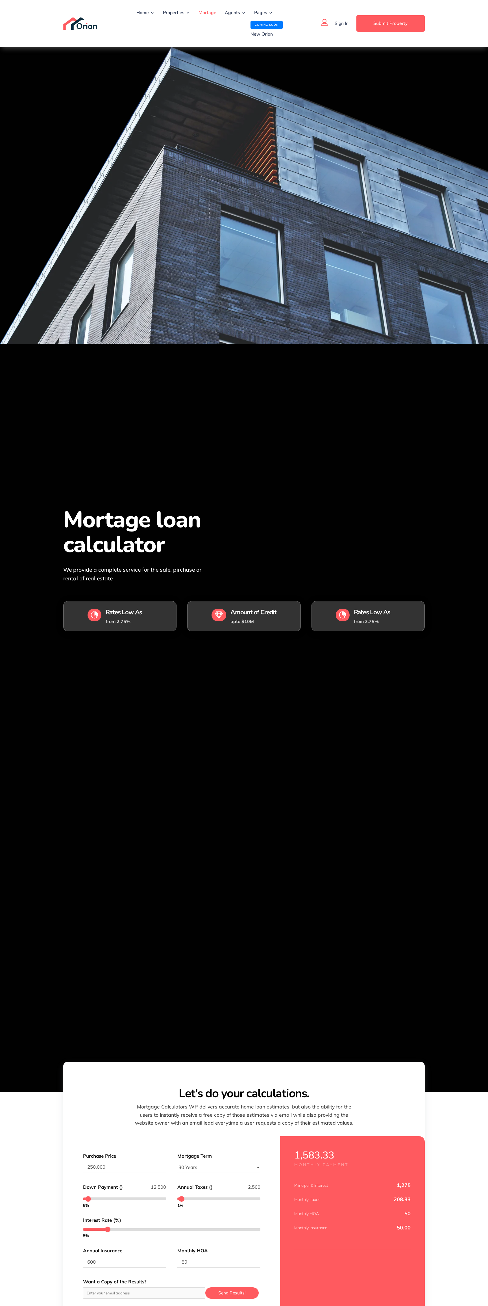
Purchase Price (99, 1156)
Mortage (207, 13)
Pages (260, 13)
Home (142, 13)
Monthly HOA (192, 1250)
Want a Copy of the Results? (115, 1282)
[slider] (88, 1199)
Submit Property (390, 23)
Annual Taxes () (195, 1187)
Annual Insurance (102, 1250)
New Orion (261, 30)
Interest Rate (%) (102, 1220)
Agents (232, 13)
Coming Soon (266, 25)
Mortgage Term (194, 1156)
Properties (173, 13)
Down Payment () (103, 1187)
